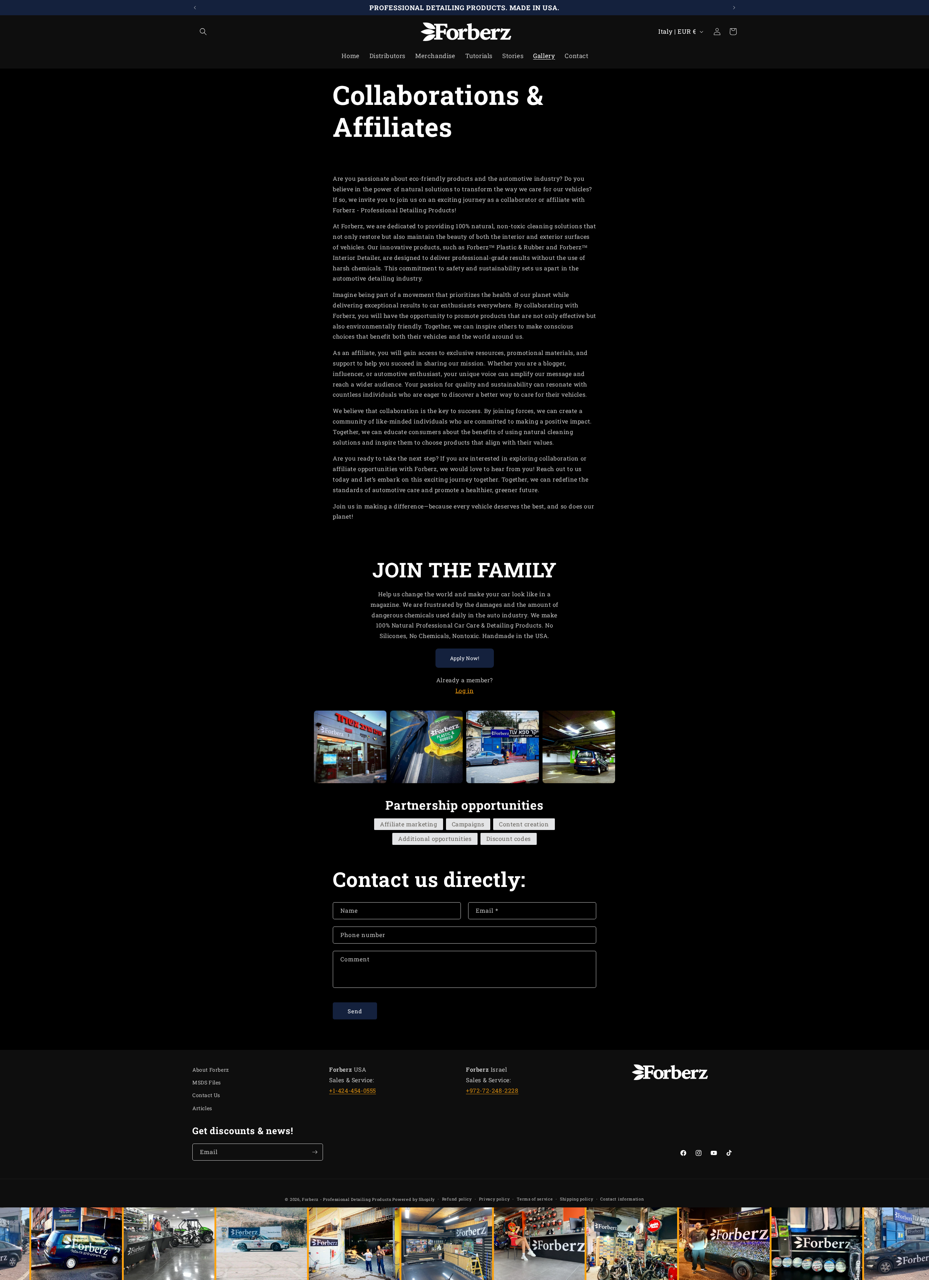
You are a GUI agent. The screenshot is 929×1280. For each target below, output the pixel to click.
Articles (202, 1108)
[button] (200, 32)
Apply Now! (464, 658)
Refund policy (457, 1199)
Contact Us (206, 1095)
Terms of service (535, 1199)
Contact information (622, 1199)
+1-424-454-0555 (352, 1090)
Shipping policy (576, 1199)
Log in (464, 690)
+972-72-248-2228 (492, 1090)
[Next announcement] (734, 8)
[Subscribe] (315, 1152)
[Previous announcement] (195, 8)
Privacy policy (494, 1199)
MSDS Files (206, 1082)
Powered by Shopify (413, 1199)
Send (355, 1011)
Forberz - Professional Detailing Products (346, 1199)
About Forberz (210, 1069)
